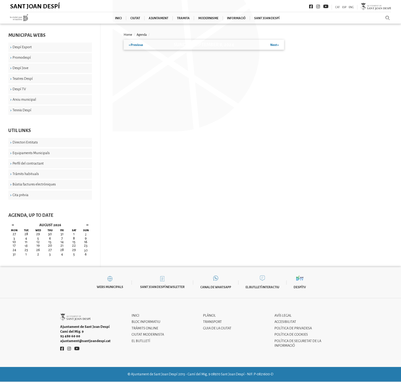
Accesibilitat (285, 322)
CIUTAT (135, 18)
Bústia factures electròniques (34, 184)
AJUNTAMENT (158, 18)
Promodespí (22, 58)
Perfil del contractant (28, 163)
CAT (337, 7)
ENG (351, 7)
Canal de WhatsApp (215, 287)
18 (26, 246)
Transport (212, 322)
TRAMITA (183, 18)
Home (128, 34)
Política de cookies (291, 334)
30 (86, 250)
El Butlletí (141, 341)
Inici (135, 315)
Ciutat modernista (148, 334)
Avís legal (283, 315)
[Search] (387, 18)
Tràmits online (145, 328)
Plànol (209, 315)
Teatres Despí (23, 79)
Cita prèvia (20, 195)
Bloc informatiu (146, 322)
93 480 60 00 (70, 336)
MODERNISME (208, 18)
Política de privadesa (293, 328)
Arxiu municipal (24, 100)
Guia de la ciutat (217, 328)
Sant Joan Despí (35, 6)
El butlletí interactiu (262, 287)
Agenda (142, 34)
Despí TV (19, 89)
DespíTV (300, 287)
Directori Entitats (25, 142)
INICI (118, 18)
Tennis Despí (22, 110)
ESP (344, 7)
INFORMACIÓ (236, 18)
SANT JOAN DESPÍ (266, 18)
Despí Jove (20, 68)
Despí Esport (22, 47)
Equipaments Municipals (31, 153)
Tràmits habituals (26, 174)
